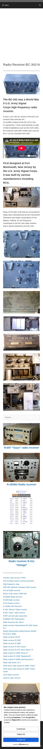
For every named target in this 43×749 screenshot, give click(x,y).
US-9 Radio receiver (11, 675)
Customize (20, 729)
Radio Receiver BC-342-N (13, 622)
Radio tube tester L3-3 (11, 663)
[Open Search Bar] (40, 5)
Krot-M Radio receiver (11, 590)
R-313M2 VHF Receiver (12, 606)
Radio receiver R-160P (12, 643)
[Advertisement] (21, 34)
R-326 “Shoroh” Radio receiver (15, 610)
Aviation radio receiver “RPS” (14, 578)
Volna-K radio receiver (11, 678)
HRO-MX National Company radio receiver (19, 587)
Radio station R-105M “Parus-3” (15, 653)
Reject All (21, 734)
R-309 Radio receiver (11, 600)
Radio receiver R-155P (12, 640)
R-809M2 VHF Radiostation (13, 619)
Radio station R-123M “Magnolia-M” (17, 656)
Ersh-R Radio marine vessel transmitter (18, 581)
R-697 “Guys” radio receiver (14, 613)
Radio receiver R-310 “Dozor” (14, 647)
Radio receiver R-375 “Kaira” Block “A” (18, 650)
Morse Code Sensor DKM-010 (15, 594)
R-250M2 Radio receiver (12, 597)
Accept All (21, 740)
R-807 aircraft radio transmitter (15, 616)
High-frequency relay (11, 584)
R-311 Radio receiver (11, 603)
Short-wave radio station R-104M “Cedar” (19, 666)
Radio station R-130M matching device (18, 659)
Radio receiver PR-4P (11, 637)
